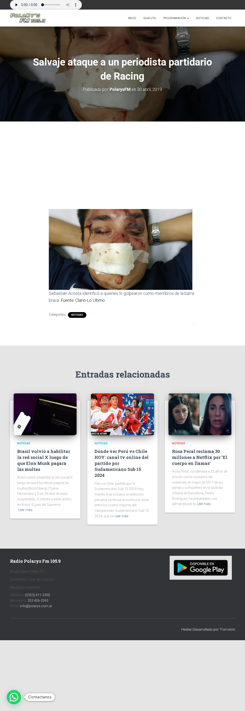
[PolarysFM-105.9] (27, 18)
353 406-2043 (38, 600)
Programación (175, 18)
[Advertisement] (122, 156)
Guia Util (149, 18)
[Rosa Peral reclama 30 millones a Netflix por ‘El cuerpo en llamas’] (199, 414)
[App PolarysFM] (201, 567)
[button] (188, 18)
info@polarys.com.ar (36, 606)
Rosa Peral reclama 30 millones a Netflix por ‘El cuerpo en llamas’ (199, 457)
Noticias (202, 18)
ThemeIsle (227, 629)
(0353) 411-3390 (37, 595)
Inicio (132, 18)
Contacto (223, 18)
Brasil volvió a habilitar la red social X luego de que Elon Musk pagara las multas (43, 460)
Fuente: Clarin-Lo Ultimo (83, 300)
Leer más (25, 510)
